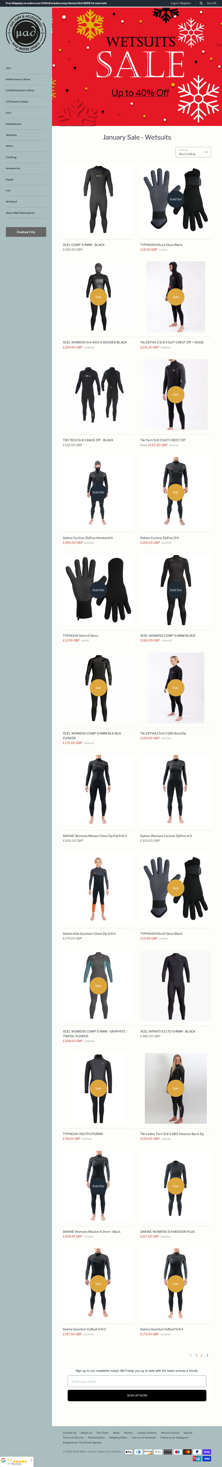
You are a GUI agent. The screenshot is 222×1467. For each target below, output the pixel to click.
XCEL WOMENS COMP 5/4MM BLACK (168, 635)
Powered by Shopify (109, 1451)
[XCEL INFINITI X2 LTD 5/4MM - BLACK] (175, 986)
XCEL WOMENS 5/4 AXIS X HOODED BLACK (95, 342)
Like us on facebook (144, 1437)
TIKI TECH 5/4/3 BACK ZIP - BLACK (88, 440)
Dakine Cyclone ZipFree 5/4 (159, 538)
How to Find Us (170, 1432)
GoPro (9, 146)
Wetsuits (11, 134)
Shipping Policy (118, 1437)
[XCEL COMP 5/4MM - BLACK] (98, 199)
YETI (8, 68)
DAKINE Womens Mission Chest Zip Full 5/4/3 (95, 836)
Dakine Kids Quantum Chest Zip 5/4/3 (89, 933)
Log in (174, 3)
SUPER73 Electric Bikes (20, 90)
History (128, 1432)
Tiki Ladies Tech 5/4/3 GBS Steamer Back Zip (172, 1134)
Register (186, 3)
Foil (8, 190)
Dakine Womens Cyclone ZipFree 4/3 (166, 836)
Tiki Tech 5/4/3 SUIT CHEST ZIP (163, 440)
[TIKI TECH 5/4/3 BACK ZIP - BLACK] (98, 394)
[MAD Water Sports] (26, 33)
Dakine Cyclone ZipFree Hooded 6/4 (88, 538)
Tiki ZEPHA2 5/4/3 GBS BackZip (163, 733)
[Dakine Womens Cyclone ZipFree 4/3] (175, 790)
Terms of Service (73, 1437)
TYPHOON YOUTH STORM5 (83, 1134)
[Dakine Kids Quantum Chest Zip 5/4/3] (98, 888)
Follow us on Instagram (174, 1437)
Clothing (11, 157)
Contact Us (26, 232)
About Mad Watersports (20, 212)
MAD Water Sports (84, 1451)
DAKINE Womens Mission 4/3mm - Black (92, 1231)
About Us (86, 1432)
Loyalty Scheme (147, 1432)
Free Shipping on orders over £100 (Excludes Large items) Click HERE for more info (56, 3)
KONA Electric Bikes (18, 79)
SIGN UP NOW (137, 1395)
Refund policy (96, 1437)
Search (188, 1432)
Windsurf (11, 201)
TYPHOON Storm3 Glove (80, 635)
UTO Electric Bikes (17, 101)
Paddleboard (13, 123)
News (116, 1432)
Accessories (13, 168)
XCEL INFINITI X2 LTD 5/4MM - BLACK (167, 1031)
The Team (102, 1432)
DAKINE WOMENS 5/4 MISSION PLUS (167, 1231)
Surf (8, 112)
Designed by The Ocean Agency (82, 1442)
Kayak (9, 179)
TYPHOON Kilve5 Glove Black (161, 933)
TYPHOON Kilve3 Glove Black (161, 245)
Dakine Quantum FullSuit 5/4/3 (84, 1329)
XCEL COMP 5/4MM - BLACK (84, 245)
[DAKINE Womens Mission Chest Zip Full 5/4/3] (98, 790)
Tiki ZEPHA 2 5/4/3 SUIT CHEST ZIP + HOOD (172, 342)
